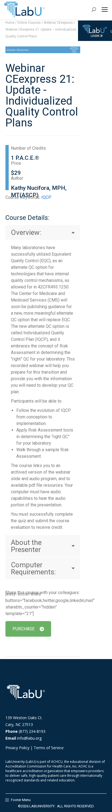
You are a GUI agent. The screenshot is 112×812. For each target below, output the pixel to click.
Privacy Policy (17, 747)
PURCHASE (24, 628)
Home (9, 23)
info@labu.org (29, 738)
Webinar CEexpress (58, 23)
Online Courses (29, 23)
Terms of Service (49, 747)
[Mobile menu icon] (104, 9)
